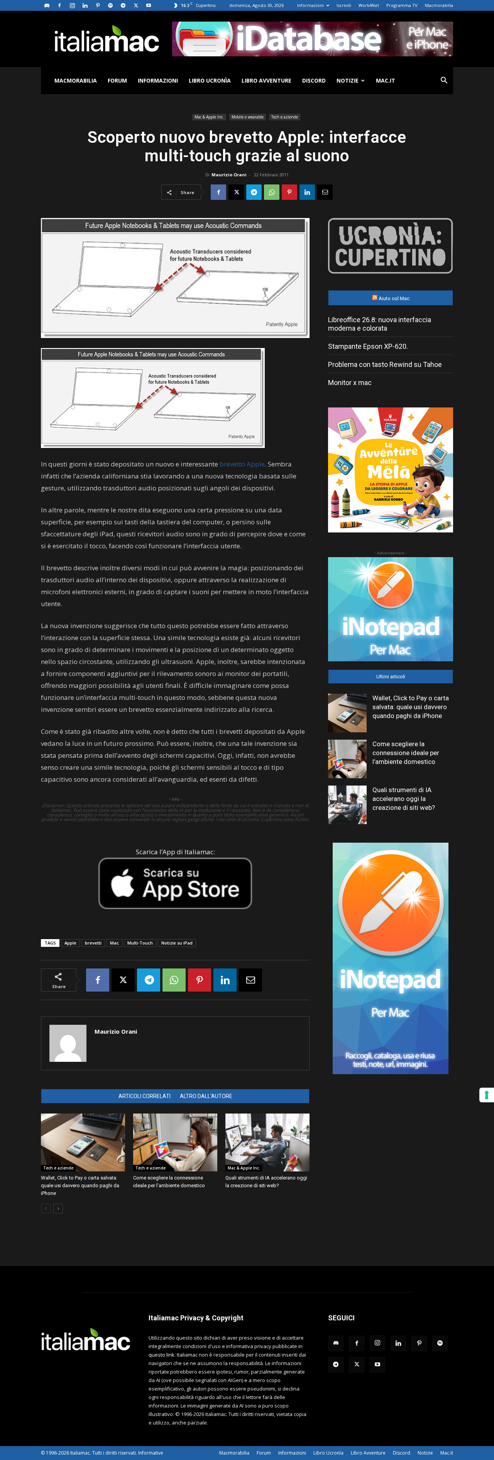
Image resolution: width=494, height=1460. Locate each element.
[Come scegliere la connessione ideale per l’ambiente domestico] (175, 1142)
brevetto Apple (242, 464)
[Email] (325, 192)
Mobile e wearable (248, 117)
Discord (314, 80)
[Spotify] (110, 5)
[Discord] (46, 5)
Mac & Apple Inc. (209, 117)
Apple (70, 943)
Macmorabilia (439, 5)
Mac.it (385, 80)
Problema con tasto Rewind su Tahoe (385, 364)
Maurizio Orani (229, 174)
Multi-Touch (140, 943)
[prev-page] (46, 1208)
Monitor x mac (350, 383)
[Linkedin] (85, 5)
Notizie (348, 80)
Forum (117, 80)
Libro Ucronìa (210, 80)
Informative (150, 1453)
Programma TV (402, 5)
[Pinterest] (97, 5)
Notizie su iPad (177, 943)
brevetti (93, 943)
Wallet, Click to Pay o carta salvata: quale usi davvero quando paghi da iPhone (80, 1185)
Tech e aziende (284, 117)
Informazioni (310, 5)
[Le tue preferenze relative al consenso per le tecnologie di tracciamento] (486, 1095)
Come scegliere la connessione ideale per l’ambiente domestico (405, 752)
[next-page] (58, 1208)
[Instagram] (72, 5)
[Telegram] (123, 5)
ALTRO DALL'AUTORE (206, 1096)
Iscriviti (344, 5)
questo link (161, 1354)
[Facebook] (59, 5)
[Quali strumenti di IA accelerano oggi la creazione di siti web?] (267, 1142)
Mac (114, 943)
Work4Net (369, 5)
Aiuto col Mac (394, 298)
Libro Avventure (266, 80)
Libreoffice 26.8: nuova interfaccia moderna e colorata (379, 324)
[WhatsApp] (271, 192)
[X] (136, 5)
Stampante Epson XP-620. (368, 346)
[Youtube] (148, 5)
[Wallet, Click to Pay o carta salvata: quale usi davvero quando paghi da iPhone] (83, 1142)
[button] (444, 81)
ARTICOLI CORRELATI (144, 1096)
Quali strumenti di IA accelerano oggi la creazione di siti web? (403, 798)
